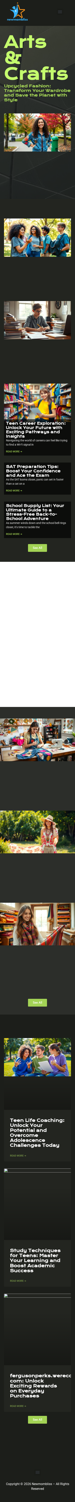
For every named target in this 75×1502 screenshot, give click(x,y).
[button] (60, 12)
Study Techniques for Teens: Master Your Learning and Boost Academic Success (35, 1260)
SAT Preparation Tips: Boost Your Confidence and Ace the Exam (33, 470)
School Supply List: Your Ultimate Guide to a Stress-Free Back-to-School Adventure (35, 512)
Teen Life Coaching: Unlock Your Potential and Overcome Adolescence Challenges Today (37, 1133)
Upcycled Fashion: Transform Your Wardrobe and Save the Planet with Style (37, 93)
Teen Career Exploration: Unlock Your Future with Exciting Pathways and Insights (36, 430)
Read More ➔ (14, 451)
